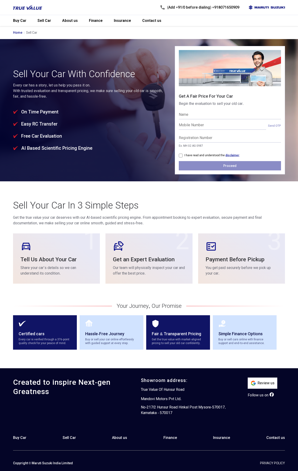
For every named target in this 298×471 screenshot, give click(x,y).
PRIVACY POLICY (272, 463)
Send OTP (274, 125)
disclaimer (232, 155)
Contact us (151, 20)
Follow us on (258, 395)
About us (70, 20)
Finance (96, 20)
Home (17, 32)
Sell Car (44, 20)
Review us (265, 383)
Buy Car (19, 20)
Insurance (122, 20)
